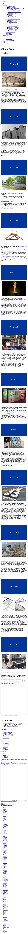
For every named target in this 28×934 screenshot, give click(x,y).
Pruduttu (5, 5)
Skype (2, 803)
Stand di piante (9, 34)
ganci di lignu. (10, 201)
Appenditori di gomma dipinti (14, 27)
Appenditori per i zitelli (10, 32)
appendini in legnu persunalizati (9, 256)
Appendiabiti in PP (12, 9)
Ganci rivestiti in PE (12, 26)
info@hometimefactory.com (12, 726)
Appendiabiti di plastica (10, 40)
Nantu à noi (5, 35)
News (4, 41)
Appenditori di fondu (12, 13)
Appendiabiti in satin (12, 22)
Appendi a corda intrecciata (14, 25)
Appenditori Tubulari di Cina (6, 763)
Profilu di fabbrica (9, 36)
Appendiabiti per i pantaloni (14, 19)
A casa (4, 3)
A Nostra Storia (9, 37)
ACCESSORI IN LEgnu (8, 734)
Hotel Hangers (11, 17)
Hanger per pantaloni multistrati (14, 30)
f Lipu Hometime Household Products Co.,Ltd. (14, 90)
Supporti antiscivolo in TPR (14, 10)
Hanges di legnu (9, 15)
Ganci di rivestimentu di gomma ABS (16, 8)
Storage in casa (9, 33)
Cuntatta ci (5, 43)
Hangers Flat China (17, 763)
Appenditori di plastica (10, 6)
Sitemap (2, 760)
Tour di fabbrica (9, 39)
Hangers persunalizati (12, 20)
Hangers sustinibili (12, 7)
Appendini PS (11, 14)
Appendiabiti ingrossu (5, 762)
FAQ (4, 42)
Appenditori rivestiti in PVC (14, 28)
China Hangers (21, 762)
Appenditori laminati (12, 21)
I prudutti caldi (24, 759)
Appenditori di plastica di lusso (14, 12)
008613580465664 (4, 804)
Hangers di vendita (12, 16)
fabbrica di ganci (10, 153)
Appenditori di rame (12, 29)
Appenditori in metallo (10, 23)
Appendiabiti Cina (14, 762)
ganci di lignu (5, 145)
